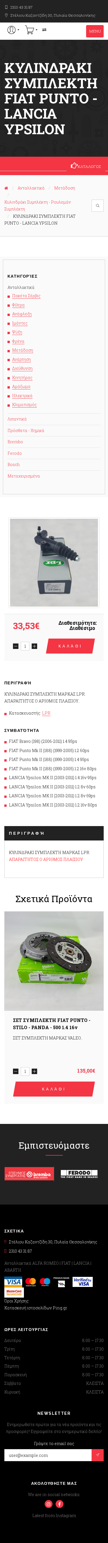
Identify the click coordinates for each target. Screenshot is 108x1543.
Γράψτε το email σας (54, 1444)
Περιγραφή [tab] (27, 833)
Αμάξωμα (21, 386)
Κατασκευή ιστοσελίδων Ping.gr (35, 1308)
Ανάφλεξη (22, 314)
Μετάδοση (64, 188)
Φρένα (18, 341)
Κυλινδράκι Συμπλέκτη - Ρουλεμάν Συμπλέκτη (37, 205)
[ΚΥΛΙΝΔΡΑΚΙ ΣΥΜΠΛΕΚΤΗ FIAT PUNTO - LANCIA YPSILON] (54, 562)
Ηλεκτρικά (22, 395)
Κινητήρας (22, 377)
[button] (13, 30)
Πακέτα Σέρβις (26, 295)
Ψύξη (17, 332)
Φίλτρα (18, 305)
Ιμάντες (20, 323)
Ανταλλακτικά (31, 188)
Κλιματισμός (24, 404)
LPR (46, 713)
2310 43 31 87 (21, 7)
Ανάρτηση (21, 359)
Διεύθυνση (22, 368)
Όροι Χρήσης (16, 1301)
